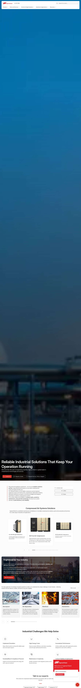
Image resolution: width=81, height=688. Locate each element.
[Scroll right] (28, 550)
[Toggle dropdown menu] (78, 588)
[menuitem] (5, 7)
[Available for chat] (77, 684)
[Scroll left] (24, 550)
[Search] (57, 3)
